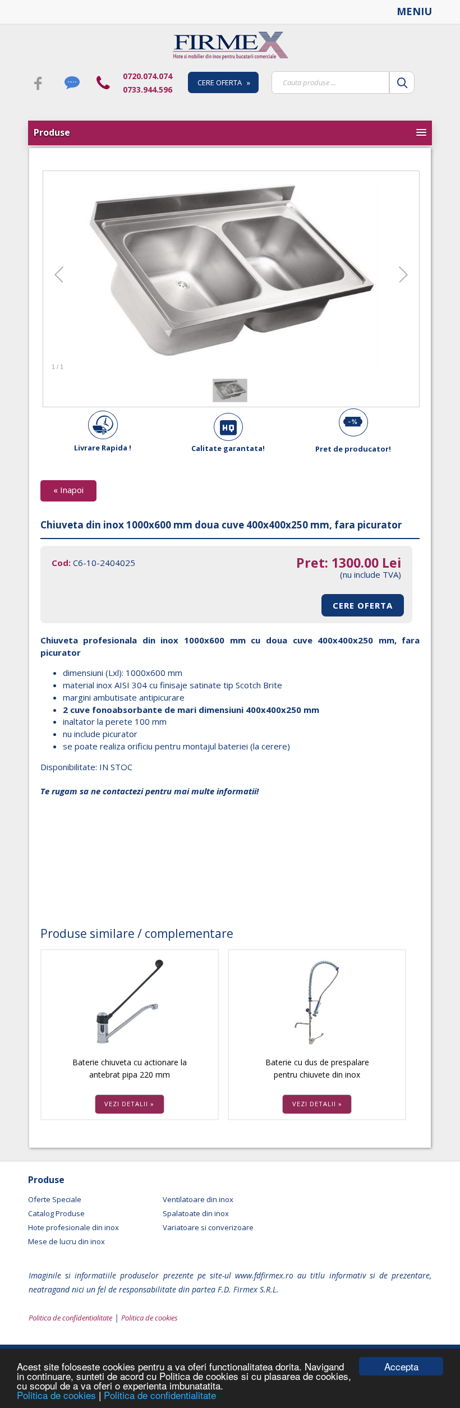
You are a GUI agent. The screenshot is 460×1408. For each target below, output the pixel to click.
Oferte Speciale (54, 1199)
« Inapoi (68, 489)
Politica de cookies (58, 1395)
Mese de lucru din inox (66, 1241)
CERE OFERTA (363, 605)
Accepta (401, 1366)
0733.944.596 (147, 89)
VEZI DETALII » (129, 1103)
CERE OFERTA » (223, 82)
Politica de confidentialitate (160, 1395)
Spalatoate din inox (196, 1213)
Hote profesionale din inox (73, 1227)
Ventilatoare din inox (198, 1199)
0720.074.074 (147, 76)
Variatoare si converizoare (208, 1227)
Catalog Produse (56, 1213)
